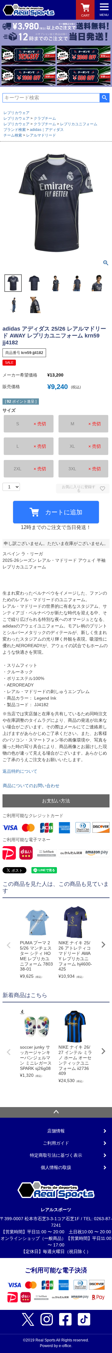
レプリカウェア (16, 113)
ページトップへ (56, 1112)
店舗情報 (56, 1130)
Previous (8, 945)
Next (103, 944)
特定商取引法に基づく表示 (56, 1155)
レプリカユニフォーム (78, 124)
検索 (104, 97)
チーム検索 (12, 135)
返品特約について (19, 771)
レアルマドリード (41, 135)
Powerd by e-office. (56, 1346)
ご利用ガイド (56, 1143)
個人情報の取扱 (56, 1167)
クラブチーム (45, 118)
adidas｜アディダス (47, 129)
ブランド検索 (14, 129)
